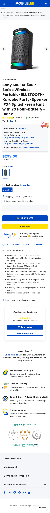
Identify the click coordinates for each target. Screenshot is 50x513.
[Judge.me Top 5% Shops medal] (37, 435)
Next (46, 49)
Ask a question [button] (25, 333)
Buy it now (25, 227)
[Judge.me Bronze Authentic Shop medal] (25, 435)
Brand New (7, 190)
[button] (7, 118)
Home (3, 9)
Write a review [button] (25, 327)
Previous (3, 49)
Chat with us (11, 354)
